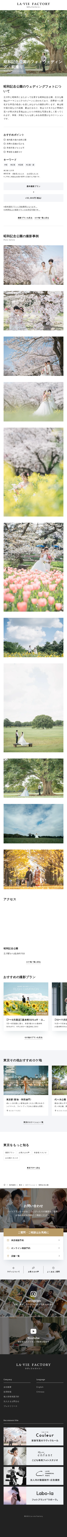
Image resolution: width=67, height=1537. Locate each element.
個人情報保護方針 (11, 1396)
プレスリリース (10, 1406)
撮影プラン (9, 1152)
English (39, 1387)
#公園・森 (30, 165)
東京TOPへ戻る (33, 1168)
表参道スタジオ (18, 173)
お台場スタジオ (32, 173)
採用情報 (8, 1392)
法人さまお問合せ (11, 1401)
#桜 (5, 165)
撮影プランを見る (25, 218)
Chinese (40, 1392)
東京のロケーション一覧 (33, 1122)
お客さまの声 (24, 1152)
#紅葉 (12, 165)
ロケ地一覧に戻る (42, 218)
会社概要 (8, 1387)
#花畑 (20, 165)
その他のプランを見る (33, 1037)
